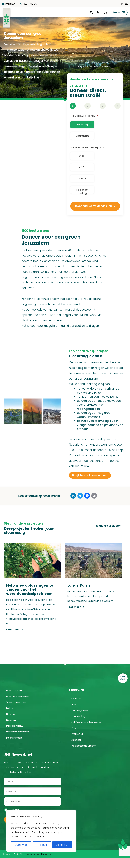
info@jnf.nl (10, 4)
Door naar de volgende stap (93, 206)
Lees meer (13, 629)
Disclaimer (46, 853)
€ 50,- (82, 178)
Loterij (9, 708)
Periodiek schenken (17, 731)
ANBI (73, 704)
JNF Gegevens (79, 710)
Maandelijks (82, 135)
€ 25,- (82, 167)
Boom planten (14, 690)
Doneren (11, 714)
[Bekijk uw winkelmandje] (105, 12)
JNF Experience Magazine (86, 722)
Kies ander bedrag (82, 191)
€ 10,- (82, 156)
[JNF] (6, 17)
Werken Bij (77, 733)
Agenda (76, 739)
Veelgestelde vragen (83, 745)
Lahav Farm (78, 585)
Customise (21, 844)
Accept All (62, 844)
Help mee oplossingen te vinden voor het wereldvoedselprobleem (29, 589)
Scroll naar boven (123, 678)
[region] (41, 831)
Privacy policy (32, 853)
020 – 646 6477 (31, 4)
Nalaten (11, 720)
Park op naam (14, 725)
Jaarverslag (78, 716)
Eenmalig (82, 124)
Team (74, 728)
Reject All (42, 844)
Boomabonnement (17, 696)
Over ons (76, 698)
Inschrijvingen (14, 737)
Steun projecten (16, 702)
